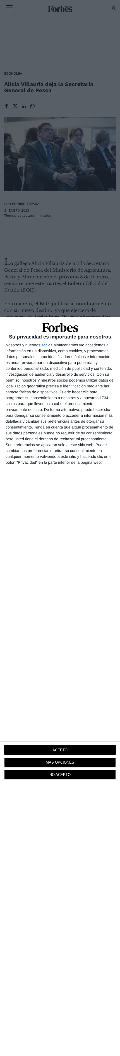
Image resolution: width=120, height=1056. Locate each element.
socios (46, 345)
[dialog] (60, 686)
